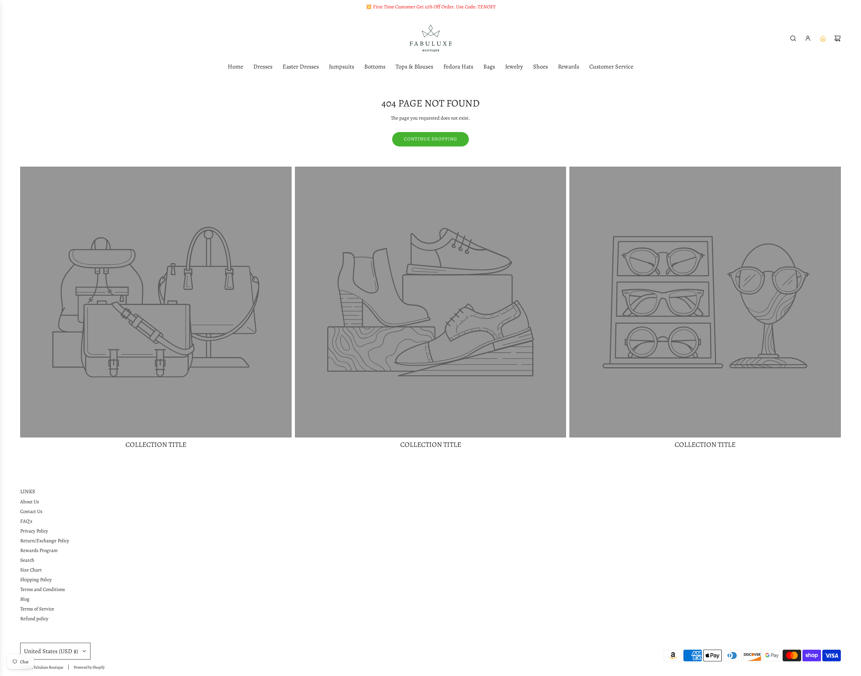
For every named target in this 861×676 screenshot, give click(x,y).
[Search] (793, 38)
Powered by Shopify (89, 667)
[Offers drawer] (822, 38)
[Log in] (807, 38)
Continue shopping (430, 139)
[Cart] (837, 38)
